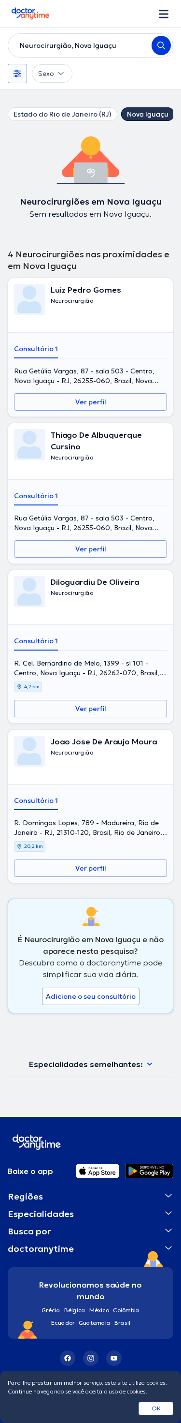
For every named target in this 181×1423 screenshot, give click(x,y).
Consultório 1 (36, 348)
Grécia (51, 1310)
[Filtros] (17, 73)
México (99, 1310)
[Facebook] (67, 1358)
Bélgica (74, 1310)
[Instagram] (90, 1358)
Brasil (122, 1322)
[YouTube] (114, 1358)
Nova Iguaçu (147, 114)
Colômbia (126, 1310)
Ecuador (63, 1322)
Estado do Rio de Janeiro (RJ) (62, 114)
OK (156, 1408)
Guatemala (95, 1322)
